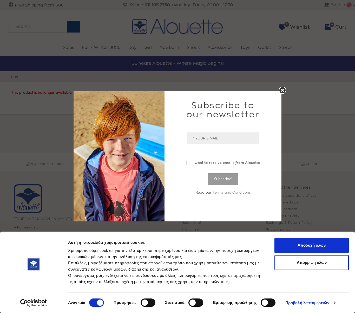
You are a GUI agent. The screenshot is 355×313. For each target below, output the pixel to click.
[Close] (282, 90)
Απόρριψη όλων (312, 262)
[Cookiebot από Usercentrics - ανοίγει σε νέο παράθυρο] (33, 303)
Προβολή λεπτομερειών (307, 303)
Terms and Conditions (232, 192)
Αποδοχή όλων (312, 245)
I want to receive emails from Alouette (226, 162)
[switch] (148, 302)
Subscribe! (223, 179)
